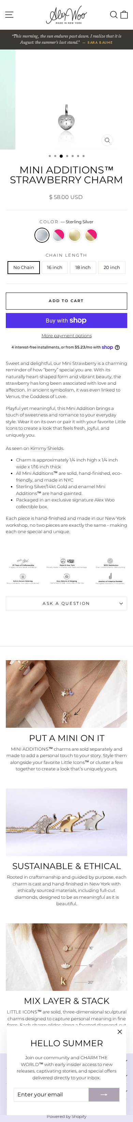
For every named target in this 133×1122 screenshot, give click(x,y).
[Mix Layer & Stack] (66, 957)
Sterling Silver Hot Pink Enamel (58, 235)
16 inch (54, 267)
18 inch (83, 267)
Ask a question (66, 603)
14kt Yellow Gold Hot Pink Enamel (91, 235)
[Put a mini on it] (66, 694)
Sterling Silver (42, 235)
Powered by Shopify (66, 1116)
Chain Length (67, 255)
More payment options (67, 335)
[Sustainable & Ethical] (66, 822)
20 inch (112, 267)
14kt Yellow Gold (75, 235)
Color (66, 221)
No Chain (23, 267)
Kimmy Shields (46, 448)
